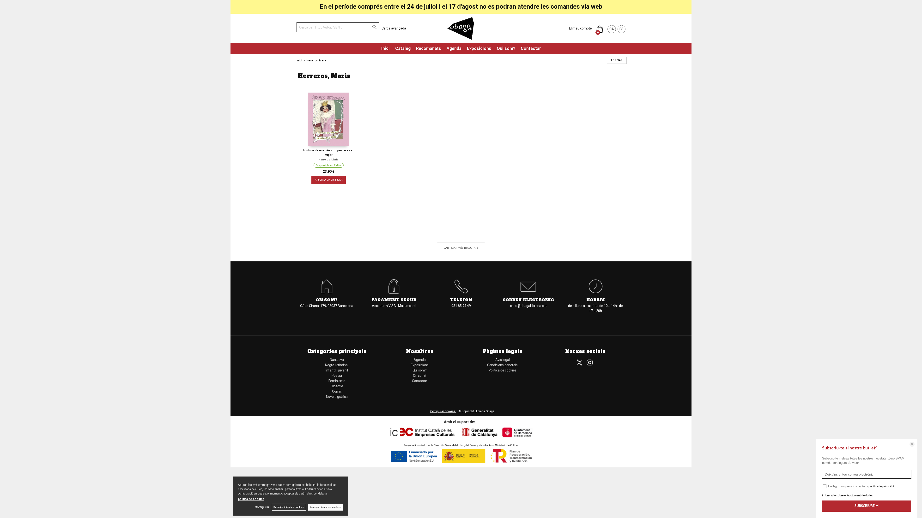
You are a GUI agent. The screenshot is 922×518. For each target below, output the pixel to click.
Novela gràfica (337, 397)
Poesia (337, 375)
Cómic (337, 391)
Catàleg (403, 48)
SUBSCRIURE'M (867, 506)
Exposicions (479, 48)
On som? (419, 375)
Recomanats (428, 48)
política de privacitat (881, 486)
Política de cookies (502, 370)
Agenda (454, 48)
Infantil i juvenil (337, 370)
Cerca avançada (394, 28)
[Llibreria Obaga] (461, 28)
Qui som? (506, 48)
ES (621, 29)
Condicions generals (502, 365)
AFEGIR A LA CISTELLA (328, 179)
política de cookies (251, 499)
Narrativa (337, 360)
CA (611, 29)
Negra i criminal (336, 365)
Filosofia (337, 386)
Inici (385, 48)
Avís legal (502, 360)
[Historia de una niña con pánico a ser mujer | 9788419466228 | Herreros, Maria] (328, 119)
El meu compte (580, 28)
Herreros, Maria (328, 159)
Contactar (531, 48)
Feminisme (336, 381)
